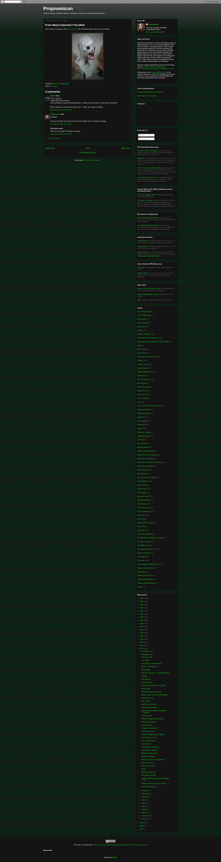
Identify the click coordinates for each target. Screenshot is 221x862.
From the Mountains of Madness (149, 406)
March (144, 812)
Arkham (140, 330)
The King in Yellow (148, 766)
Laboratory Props (147, 698)
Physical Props (142, 496)
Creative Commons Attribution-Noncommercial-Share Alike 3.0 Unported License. (155, 67)
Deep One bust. (72, 29)
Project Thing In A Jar (149, 737)
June (144, 803)
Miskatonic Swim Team (149, 753)
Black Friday (145, 670)
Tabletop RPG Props (144, 523)
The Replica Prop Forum (146, 177)
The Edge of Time (147, 731)
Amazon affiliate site (158, 72)
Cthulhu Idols (142, 368)
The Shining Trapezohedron (151, 663)
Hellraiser (140, 417)
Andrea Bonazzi (143, 241)
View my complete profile (155, 32)
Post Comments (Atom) (92, 160)
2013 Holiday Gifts (144, 315)
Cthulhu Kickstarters (144, 372)
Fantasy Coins (142, 394)
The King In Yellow (144, 534)
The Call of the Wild (148, 775)
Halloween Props (143, 413)
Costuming (141, 353)
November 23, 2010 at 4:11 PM (60, 134)
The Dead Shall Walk (148, 704)
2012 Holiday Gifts (144, 311)
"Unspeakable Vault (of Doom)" (148, 256)
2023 (142, 608)
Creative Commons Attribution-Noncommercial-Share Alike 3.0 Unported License (120, 845)
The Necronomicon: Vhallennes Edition (155, 673)
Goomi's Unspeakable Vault (147, 294)
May (143, 806)
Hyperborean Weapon (149, 750)
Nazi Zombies (142, 474)
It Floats (144, 676)
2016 (142, 630)
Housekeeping (142, 421)
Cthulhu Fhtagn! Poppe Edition (152, 719)
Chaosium (141, 267)
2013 (142, 639)
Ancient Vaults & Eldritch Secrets (149, 288)
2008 (142, 826)
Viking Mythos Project (145, 579)
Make (139, 300)
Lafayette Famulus (144, 436)
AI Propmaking (142, 323)
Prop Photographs (143, 511)
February (145, 816)
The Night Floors (143, 545)
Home (88, 148)
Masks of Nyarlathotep (145, 451)
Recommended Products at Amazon (150, 92)
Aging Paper (141, 319)
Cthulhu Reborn (143, 273)
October (145, 790)
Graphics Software (144, 409)
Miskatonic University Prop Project (149, 462)
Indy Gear (140, 158)
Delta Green (141, 375)
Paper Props (141, 489)
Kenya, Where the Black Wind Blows (154, 695)
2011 (142, 645)
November (146, 654)
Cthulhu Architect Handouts (147, 151)
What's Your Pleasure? (149, 666)
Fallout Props (142, 391)
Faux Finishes (142, 398)
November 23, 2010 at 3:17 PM (60, 124)
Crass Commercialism (149, 707)
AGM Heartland (147, 682)
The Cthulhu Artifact (148, 741)
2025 (142, 601)
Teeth (143, 769)
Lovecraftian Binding (148, 786)
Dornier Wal (141, 383)
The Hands (145, 660)
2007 (142, 829)
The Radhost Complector (150, 747)
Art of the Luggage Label (146, 194)
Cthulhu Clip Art (142, 364)
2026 (142, 598)
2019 (142, 620)
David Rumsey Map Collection (148, 218)
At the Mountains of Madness (147, 338)
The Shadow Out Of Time (146, 549)
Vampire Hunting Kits (144, 568)
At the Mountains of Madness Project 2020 (152, 342)
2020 (142, 617)
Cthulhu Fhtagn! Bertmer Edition (153, 734)
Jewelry (140, 428)
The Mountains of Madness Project (150, 538)
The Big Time (146, 744)
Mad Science (142, 443)
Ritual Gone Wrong (148, 772)
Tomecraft (140, 560)
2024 (142, 605)
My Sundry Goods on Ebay (147, 96)
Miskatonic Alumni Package (147, 455)
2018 (142, 623)
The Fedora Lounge (144, 200)
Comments (144, 139)
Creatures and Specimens (146, 357)
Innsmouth (53, 86)
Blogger (114, 857)
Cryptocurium (142, 246)
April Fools (141, 327)
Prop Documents (143, 508)
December (146, 651)
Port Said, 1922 (147, 657)
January (145, 819)
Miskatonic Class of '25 (149, 728)
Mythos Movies (142, 470)
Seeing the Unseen (148, 756)
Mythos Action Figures (145, 466)
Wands (139, 587)
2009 (142, 823)
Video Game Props (144, 575)
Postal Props (141, 504)
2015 (142, 633)
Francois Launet (143, 252)
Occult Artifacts (142, 481)
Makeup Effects (142, 447)
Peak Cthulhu (142, 492)
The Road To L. (147, 716)
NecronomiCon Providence (147, 477)
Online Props (142, 485)
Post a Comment (53, 138)
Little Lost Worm (147, 763)
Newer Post (50, 148)
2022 (142, 611)
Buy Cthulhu (141, 349)
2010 (142, 648)
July (143, 800)
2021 (142, 614)
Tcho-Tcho (141, 526)
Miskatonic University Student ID (153, 759)
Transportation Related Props (148, 564)
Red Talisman (146, 679)
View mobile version (87, 153)
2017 (142, 627)
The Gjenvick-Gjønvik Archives (148, 225)
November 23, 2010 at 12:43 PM (61, 110)
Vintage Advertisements (145, 583)
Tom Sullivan (141, 556)
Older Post (125, 148)
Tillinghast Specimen (148, 722)
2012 (142, 642)
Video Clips (141, 572)
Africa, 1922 (145, 701)
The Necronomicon (144, 541)
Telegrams (141, 530)
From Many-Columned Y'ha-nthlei (153, 685)
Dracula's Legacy (143, 387)
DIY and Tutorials (143, 379)
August (144, 797)
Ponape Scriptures (144, 500)
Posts (142, 135)
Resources (141, 515)
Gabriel (52, 96)
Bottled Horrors (146, 725)
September (146, 794)
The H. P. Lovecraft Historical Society (150, 168)
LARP (139, 440)
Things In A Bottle (143, 553)
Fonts (139, 402)
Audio (139, 345)
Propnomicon (58, 8)
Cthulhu (140, 360)
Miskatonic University (145, 459)
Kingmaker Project (144, 432)
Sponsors (140, 519)
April (143, 809)
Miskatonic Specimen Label (151, 692)
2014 (142, 636)
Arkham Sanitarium (144, 334)
